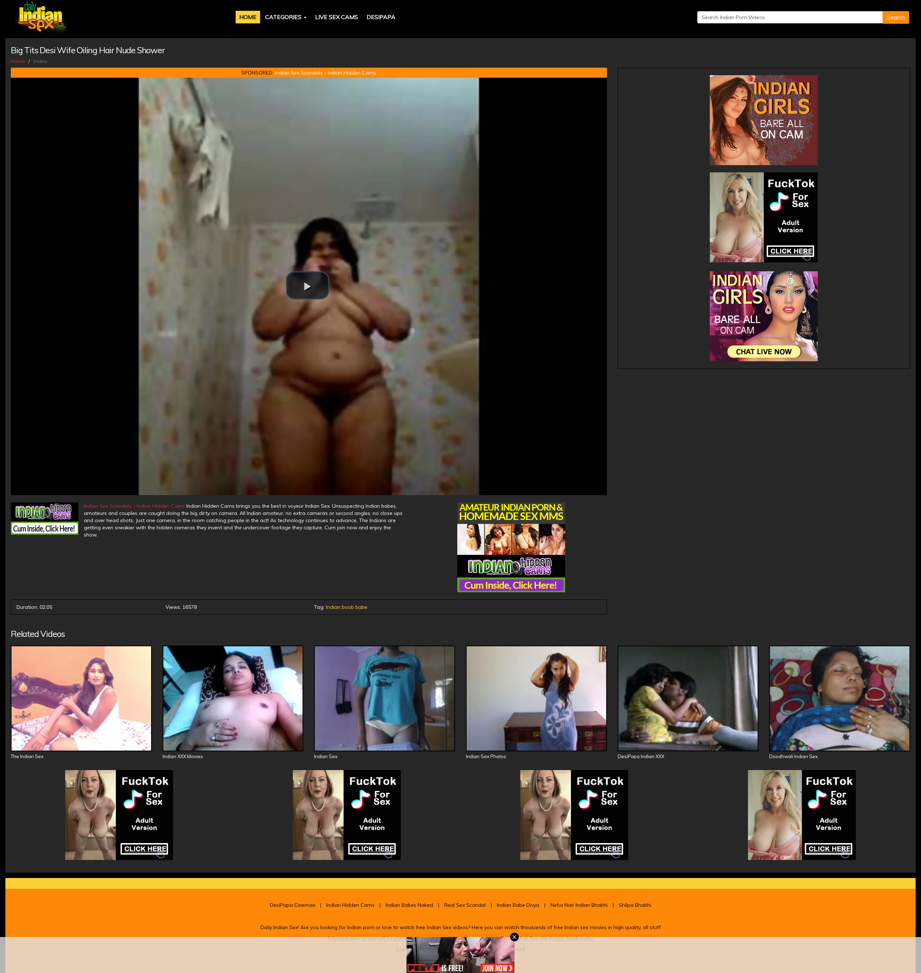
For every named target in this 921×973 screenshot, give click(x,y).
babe (361, 607)
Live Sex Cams (336, 17)
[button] (307, 285)
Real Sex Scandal (465, 905)
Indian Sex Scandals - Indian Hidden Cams (325, 72)
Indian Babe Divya (518, 905)
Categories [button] (284, 17)
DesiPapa (381, 17)
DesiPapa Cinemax (292, 905)
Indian (333, 607)
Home (248, 17)
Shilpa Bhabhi (635, 905)
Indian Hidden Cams (350, 905)
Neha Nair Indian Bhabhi (579, 905)
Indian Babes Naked (409, 905)
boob (348, 607)
